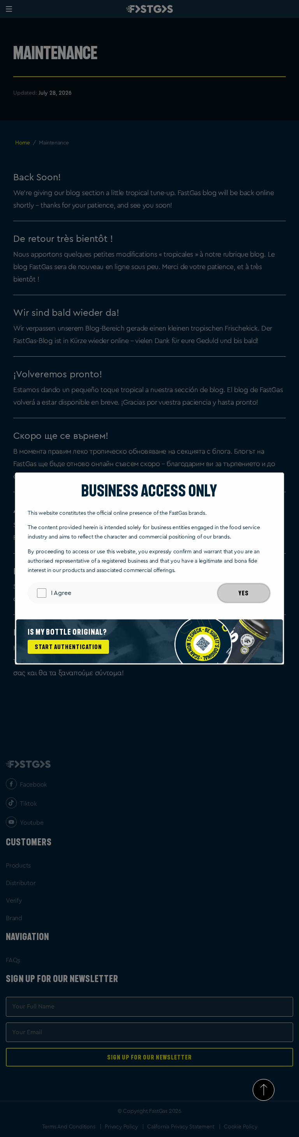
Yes (244, 593)
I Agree (61, 593)
